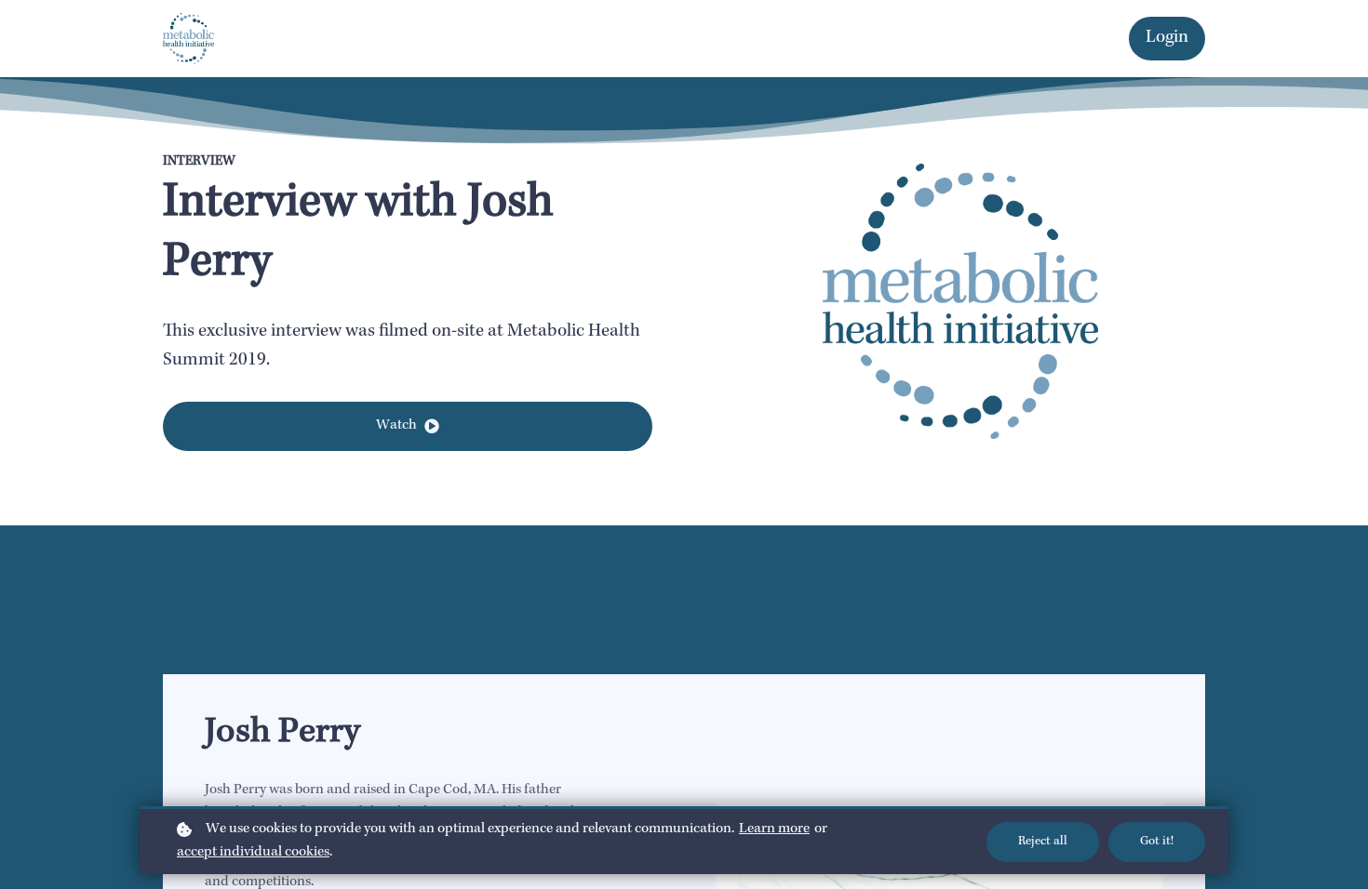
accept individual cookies (253, 852)
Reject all (1042, 841)
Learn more (774, 829)
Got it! (1157, 841)
